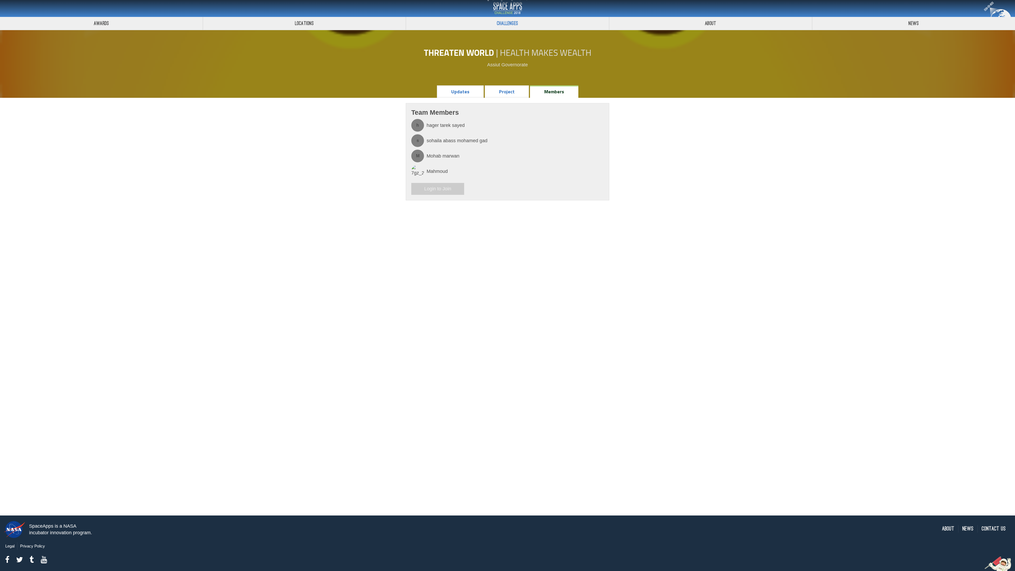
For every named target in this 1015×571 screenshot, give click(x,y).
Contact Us (994, 528)
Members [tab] (554, 91)
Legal (10, 546)
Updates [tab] (460, 91)
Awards (101, 23)
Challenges (507, 23)
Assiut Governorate (507, 64)
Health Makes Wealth (545, 52)
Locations (304, 23)
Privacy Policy (32, 546)
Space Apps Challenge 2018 (507, 8)
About (710, 23)
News (913, 23)
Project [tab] (507, 91)
